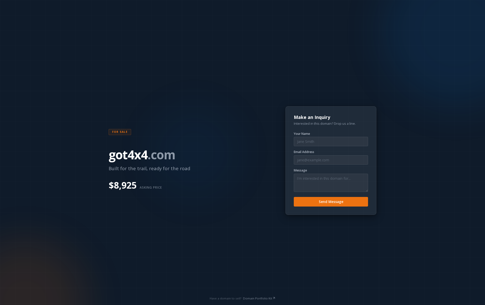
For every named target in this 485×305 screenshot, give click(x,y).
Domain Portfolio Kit (257, 298)
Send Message (331, 201)
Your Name (302, 134)
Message (300, 170)
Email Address (304, 152)
